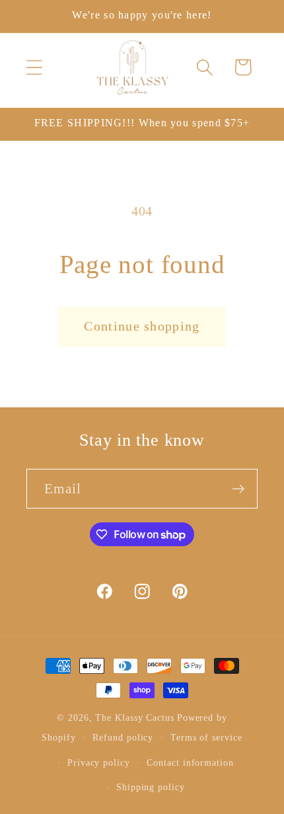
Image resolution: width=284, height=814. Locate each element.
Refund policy (122, 737)
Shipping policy (150, 787)
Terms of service (206, 737)
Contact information (190, 762)
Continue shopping (141, 326)
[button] (34, 67)
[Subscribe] (238, 489)
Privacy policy (98, 762)
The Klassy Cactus (134, 717)
